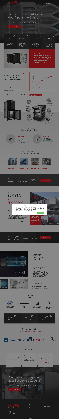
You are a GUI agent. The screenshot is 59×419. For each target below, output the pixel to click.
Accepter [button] (40, 212)
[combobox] (45, 204)
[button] (18, 212)
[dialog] (29, 209)
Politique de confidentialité (28, 210)
